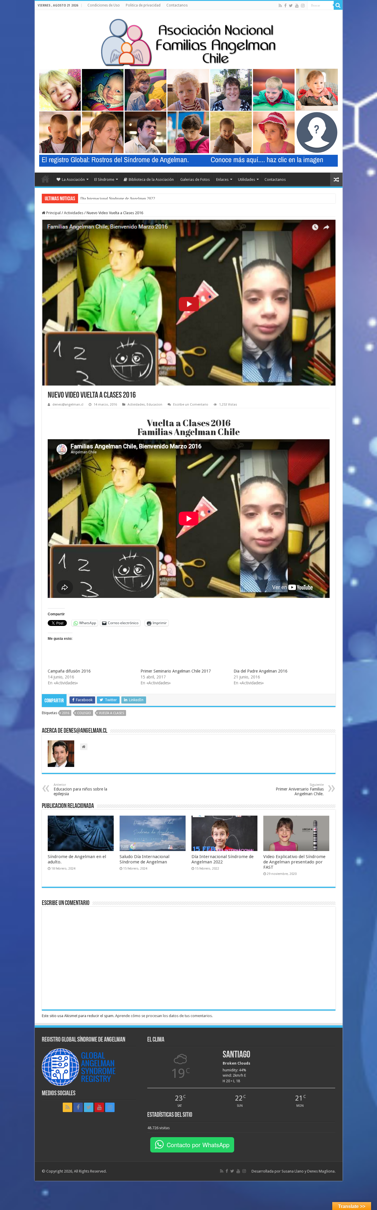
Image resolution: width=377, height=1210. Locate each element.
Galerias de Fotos (195, 179)
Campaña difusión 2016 (69, 671)
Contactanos (177, 5)
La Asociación (73, 179)
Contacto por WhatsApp (198, 1144)
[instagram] (302, 5)
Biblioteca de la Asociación (151, 179)
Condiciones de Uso (103, 5)
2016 (65, 713)
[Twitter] (290, 5)
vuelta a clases (111, 713)
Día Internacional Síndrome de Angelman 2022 (117, 198)
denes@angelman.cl (67, 404)
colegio (84, 713)
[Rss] (280, 5)
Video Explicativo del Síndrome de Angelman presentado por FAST (294, 862)
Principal (53, 213)
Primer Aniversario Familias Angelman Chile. (300, 789)
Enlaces (222, 179)
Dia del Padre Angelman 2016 (260, 671)
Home (45, 179)
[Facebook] (285, 5)
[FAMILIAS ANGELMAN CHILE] (188, 41)
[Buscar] (338, 5)
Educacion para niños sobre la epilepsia (80, 789)
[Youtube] (297, 5)
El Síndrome (104, 179)
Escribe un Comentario (190, 404)
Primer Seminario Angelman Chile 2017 (175, 671)
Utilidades (246, 179)
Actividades (73, 213)
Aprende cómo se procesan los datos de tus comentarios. (164, 1016)
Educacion (154, 404)
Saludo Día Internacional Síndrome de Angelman (144, 859)
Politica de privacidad (143, 5)
